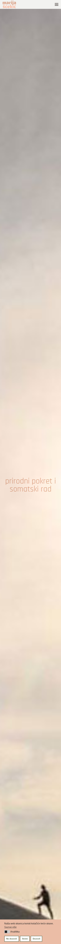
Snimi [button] (25, 938)
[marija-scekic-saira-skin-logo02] (9, 4)
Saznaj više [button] (10, 927)
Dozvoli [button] (36, 938)
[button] (7, 931)
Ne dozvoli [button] (11, 938)
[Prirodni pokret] (30, 485)
